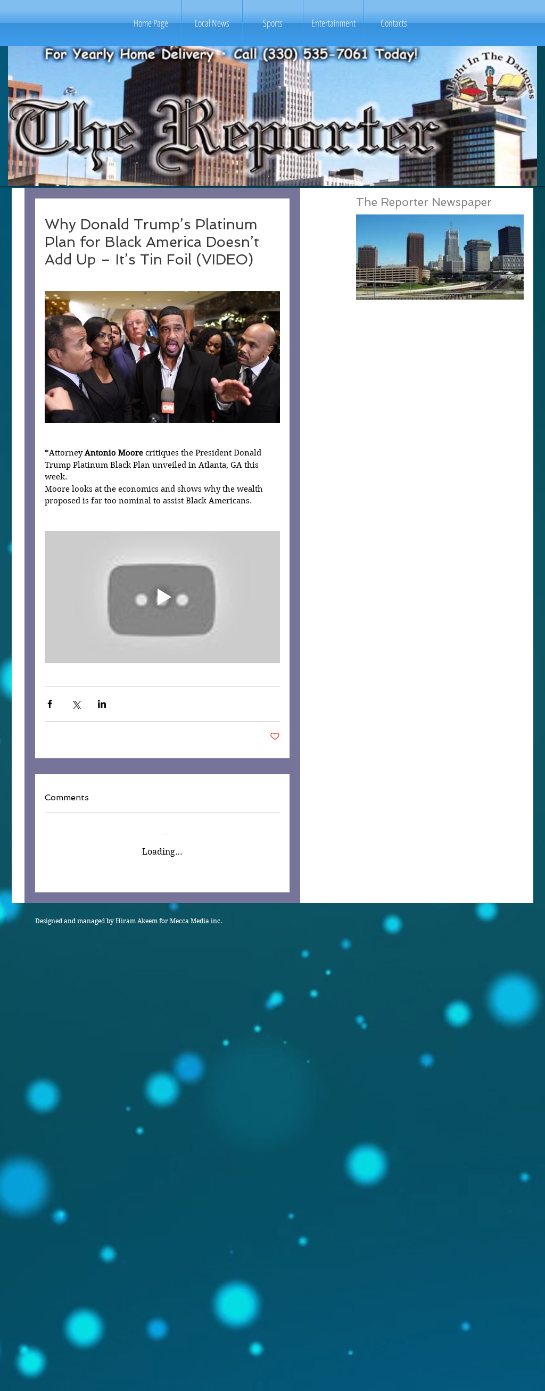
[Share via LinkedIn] (102, 704)
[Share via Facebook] (50, 704)
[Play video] (162, 597)
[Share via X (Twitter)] (76, 704)
